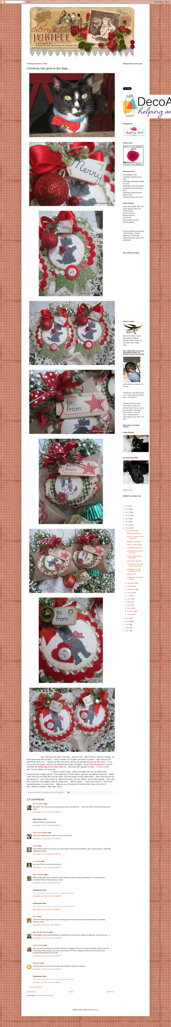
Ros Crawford (38, 804)
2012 (127, 528)
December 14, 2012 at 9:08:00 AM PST (47, 867)
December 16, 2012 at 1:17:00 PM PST (47, 909)
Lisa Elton (36, 861)
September (131, 589)
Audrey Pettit (38, 945)
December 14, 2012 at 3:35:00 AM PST (47, 825)
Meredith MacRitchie (40, 932)
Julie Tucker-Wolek (40, 833)
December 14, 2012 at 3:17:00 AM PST (47, 812)
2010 (127, 621)
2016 (127, 515)
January (130, 614)
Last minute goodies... (135, 561)
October (130, 586)
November (131, 583)
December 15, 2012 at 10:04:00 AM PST (47, 896)
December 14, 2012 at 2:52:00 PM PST (47, 883)
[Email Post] (68, 792)
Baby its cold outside (134, 545)
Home (71, 992)
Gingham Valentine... (134, 542)
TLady (35, 846)
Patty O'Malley (38, 875)
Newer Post (31, 992)
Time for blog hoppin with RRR (134, 557)
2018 (127, 509)
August (130, 593)
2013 (127, 525)
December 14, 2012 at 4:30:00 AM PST (47, 839)
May (129, 602)
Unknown (36, 963)
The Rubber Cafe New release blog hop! (135, 565)
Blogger (95, 1010)
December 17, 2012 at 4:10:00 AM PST (47, 956)
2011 (127, 618)
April (129, 605)
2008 (127, 628)
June (129, 599)
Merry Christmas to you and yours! (135, 537)
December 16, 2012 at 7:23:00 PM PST (47, 925)
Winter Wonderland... (134, 533)
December (131, 531)
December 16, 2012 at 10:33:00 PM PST (47, 938)
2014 (127, 522)
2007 (127, 631)
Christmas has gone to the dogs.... (135, 552)
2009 (127, 625)
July (129, 596)
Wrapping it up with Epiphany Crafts (134, 570)
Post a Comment (36, 987)
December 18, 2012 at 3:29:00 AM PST (47, 982)
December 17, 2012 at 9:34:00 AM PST (47, 969)
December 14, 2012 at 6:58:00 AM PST (47, 854)
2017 (127, 512)
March (129, 608)
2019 (127, 506)
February (130, 611)
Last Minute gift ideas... (135, 548)
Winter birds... (132, 574)
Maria (35, 916)
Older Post (110, 992)
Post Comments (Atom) (45, 995)
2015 (127, 519)
